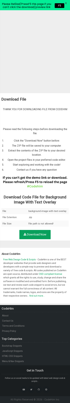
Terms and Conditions (13, 326)
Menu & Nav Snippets (13, 361)
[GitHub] (38, 389)
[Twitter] (31, 389)
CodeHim (49, 399)
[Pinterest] (46, 389)
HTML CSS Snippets (12, 356)
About (5, 315)
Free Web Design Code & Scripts (19, 259)
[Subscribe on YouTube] (23, 389)
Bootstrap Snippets (12, 345)
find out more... (37, 295)
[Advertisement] (35, 47)
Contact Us (7, 320)
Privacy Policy (9, 331)
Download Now (36, 234)
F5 (59, 5)
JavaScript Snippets (12, 351)
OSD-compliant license (50, 274)
